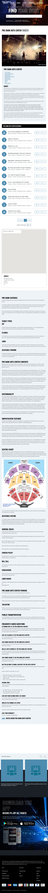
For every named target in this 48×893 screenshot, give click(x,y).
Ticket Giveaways (5, 875)
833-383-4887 (40, 3)
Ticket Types (7, 72)
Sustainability (7, 75)
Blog (37, 878)
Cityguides (31, 3)
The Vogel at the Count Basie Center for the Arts (36, 784)
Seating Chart (7, 77)
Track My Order (22, 871)
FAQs (6, 81)
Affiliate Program (5, 878)
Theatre (12, 3)
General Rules (7, 79)
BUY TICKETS (41, 132)
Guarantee (4, 873)
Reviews (38, 875)
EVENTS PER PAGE (21, 225)
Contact (20, 875)
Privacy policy (23, 890)
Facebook (38, 880)
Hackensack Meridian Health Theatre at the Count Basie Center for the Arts (11, 784)
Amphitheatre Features (9, 76)
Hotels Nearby (8, 83)
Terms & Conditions (16, 890)
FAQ (20, 873)
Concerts (5, 3)
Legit (37, 873)
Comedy (18, 3)
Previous (20, 220)
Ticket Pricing (5, 871)
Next (30, 220)
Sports (24, 3)
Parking (6, 80)
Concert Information (9, 73)
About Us (38, 871)
